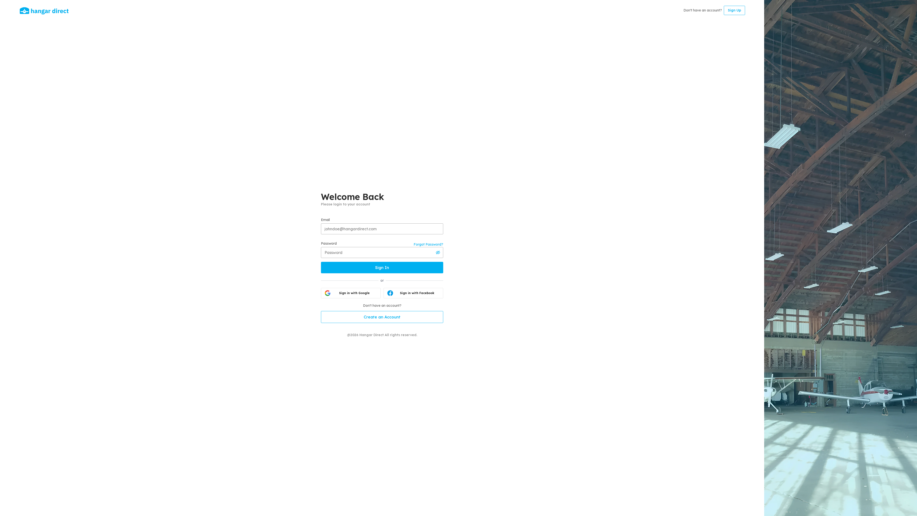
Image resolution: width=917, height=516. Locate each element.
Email (325, 220)
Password (329, 243)
